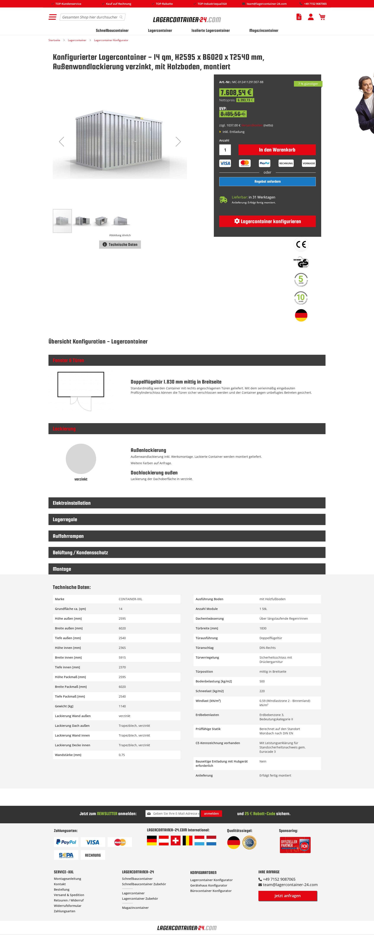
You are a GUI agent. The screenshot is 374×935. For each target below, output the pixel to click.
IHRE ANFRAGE (269, 872)
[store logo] (187, 24)
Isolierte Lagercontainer (211, 30)
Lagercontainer (160, 30)
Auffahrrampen (68, 536)
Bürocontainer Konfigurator (211, 891)
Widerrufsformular (67, 906)
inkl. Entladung (233, 132)
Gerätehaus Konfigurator (208, 885)
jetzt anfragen (288, 895)
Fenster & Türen (68, 360)
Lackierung (64, 429)
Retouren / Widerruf (69, 900)
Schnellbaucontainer (112, 30)
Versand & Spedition (69, 895)
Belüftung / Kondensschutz (80, 552)
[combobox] (93, 17)
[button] (61, 141)
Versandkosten (252, 125)
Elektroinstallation (72, 503)
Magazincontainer (263, 30)
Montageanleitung (67, 879)
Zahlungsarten (64, 911)
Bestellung (61, 889)
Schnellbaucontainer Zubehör (144, 884)
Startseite (54, 40)
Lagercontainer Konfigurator (111, 40)
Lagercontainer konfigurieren (270, 221)
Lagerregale (65, 519)
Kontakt (60, 884)
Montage (62, 569)
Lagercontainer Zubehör (140, 898)
